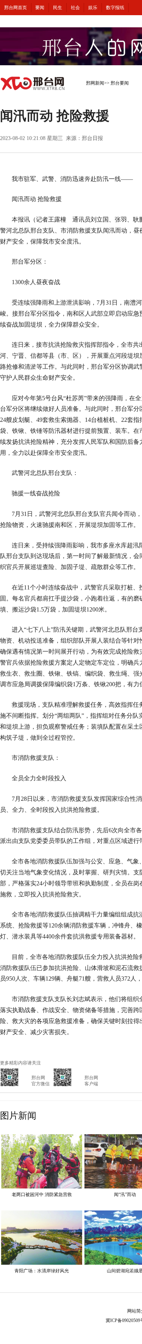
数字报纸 (115, 7)
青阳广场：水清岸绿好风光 (41, 1270)
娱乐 (92, 7)
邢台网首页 (15, 7)
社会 (75, 7)
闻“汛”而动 (125, 1194)
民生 (57, 7)
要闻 (39, 7)
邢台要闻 (120, 83)
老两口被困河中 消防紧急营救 (42, 1194)
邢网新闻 (95, 83)
